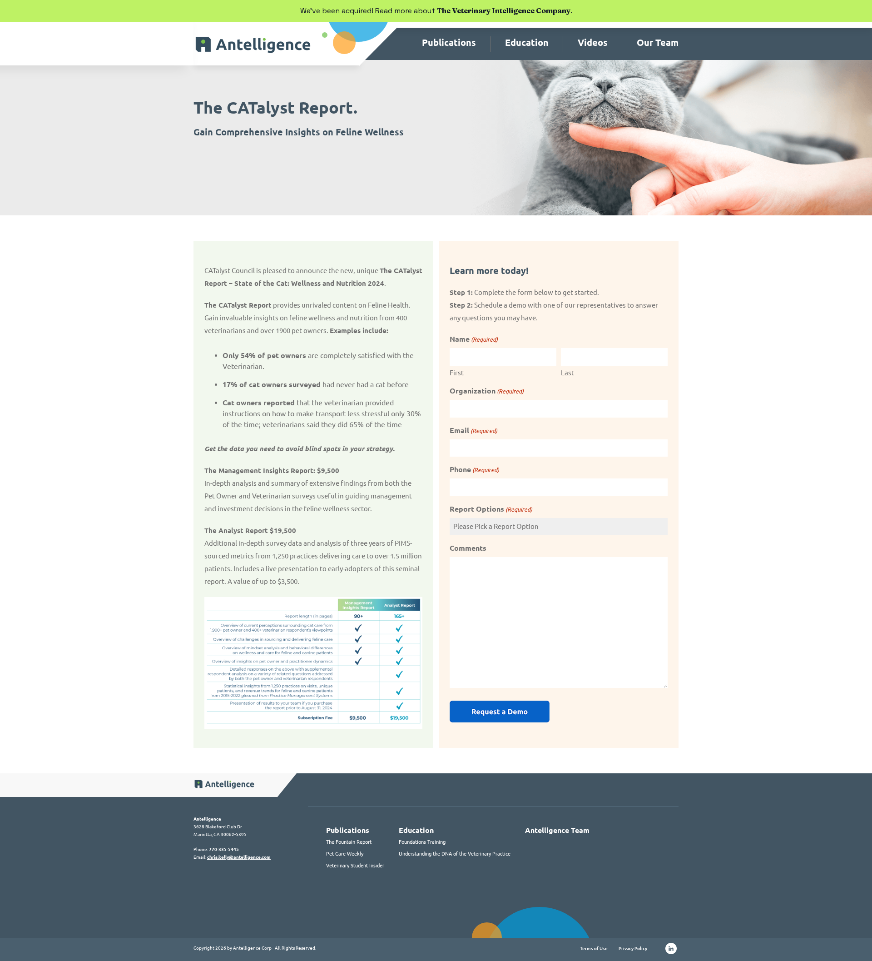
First (457, 373)
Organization (487, 391)
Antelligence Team (557, 830)
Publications (449, 42)
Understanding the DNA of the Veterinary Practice (454, 853)
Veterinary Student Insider (355, 865)
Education (527, 42)
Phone (474, 469)
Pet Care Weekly (344, 853)
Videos (593, 42)
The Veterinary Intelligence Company (503, 10)
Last (567, 373)
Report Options (491, 509)
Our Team (658, 42)
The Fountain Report (349, 842)
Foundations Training (422, 842)
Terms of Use (594, 948)
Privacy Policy (633, 948)
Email (473, 430)
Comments (468, 548)
